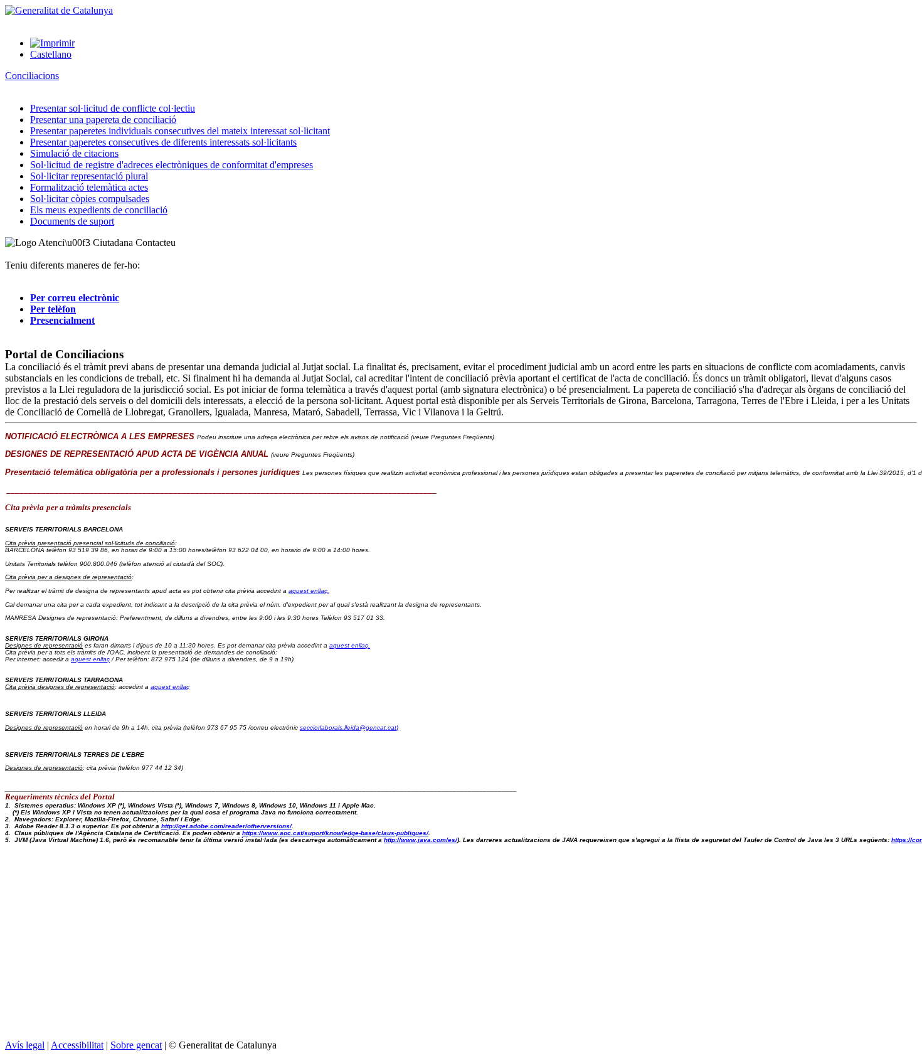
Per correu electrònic (74, 297)
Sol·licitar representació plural (89, 176)
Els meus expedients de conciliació (98, 210)
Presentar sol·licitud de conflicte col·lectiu (112, 108)
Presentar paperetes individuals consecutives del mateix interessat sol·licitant (180, 130)
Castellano (51, 54)
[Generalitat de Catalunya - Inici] (59, 10)
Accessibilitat (77, 1045)
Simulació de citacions (74, 153)
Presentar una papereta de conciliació (103, 119)
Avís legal (25, 1045)
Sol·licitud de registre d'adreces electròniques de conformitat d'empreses (171, 164)
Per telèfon (53, 309)
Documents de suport (72, 221)
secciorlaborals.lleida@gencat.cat (349, 727)
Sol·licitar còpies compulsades (89, 198)
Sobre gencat (136, 1045)
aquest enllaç (90, 659)
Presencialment (62, 320)
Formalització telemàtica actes (89, 187)
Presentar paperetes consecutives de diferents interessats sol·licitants (163, 142)
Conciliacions (32, 75)
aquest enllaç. (309, 590)
